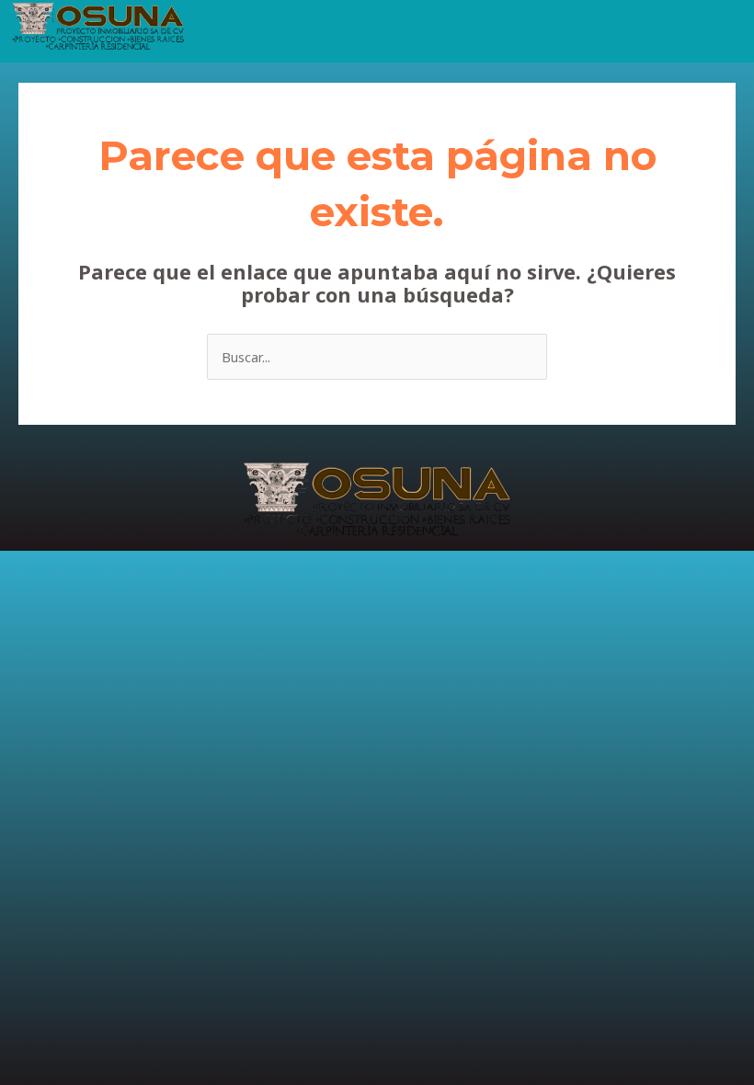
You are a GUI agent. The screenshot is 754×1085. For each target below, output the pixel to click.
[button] (473, 27)
